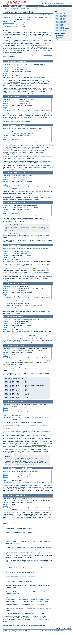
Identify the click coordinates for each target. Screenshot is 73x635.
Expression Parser (23, 624)
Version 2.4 (28, 8)
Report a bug (68, 3)
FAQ (52, 3)
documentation (48, 55)
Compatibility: (7, 26)
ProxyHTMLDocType (60, 16)
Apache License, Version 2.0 (20, 632)
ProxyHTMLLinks (24, 517)
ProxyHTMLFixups (60, 22)
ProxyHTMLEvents (35, 269)
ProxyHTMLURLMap (8, 219)
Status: (5, 21)
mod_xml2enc (20, 121)
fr (52, 14)
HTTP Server (11, 8)
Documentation (20, 8)
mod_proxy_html (42, 47)
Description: (7, 17)
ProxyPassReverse (8, 36)
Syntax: (5, 67)
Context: (5, 71)
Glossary (56, 3)
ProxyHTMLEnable (60, 18)
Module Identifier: (8, 23)
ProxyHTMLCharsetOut (39, 445)
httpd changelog (60, 35)
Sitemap (62, 3)
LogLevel (24, 169)
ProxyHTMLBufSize (60, 13)
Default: (5, 69)
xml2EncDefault (48, 443)
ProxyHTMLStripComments (62, 28)
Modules (42, 3)
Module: (5, 75)
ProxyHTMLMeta (59, 27)
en (49, 14)
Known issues (59, 37)
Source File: (6, 25)
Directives (47, 3)
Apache (5, 8)
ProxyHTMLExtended (34, 227)
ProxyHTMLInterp (35, 604)
